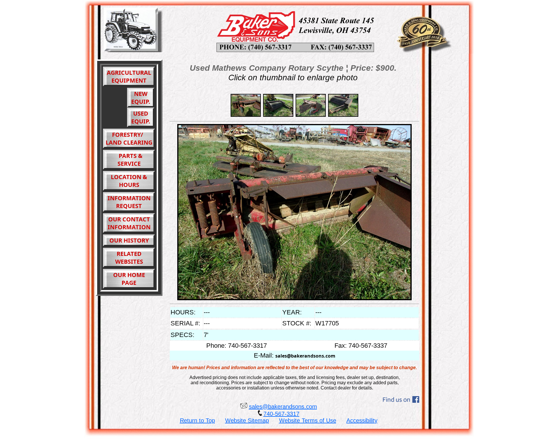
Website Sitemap (247, 420)
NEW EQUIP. (140, 97)
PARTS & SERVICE (129, 159)
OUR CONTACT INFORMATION (129, 223)
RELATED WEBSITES (129, 257)
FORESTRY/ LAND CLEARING (129, 138)
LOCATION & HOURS (129, 181)
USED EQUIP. (140, 117)
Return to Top (197, 420)
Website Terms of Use (307, 420)
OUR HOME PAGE (129, 279)
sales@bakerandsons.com (305, 356)
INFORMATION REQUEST (129, 202)
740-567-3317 (281, 414)
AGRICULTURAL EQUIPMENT (129, 76)
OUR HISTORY (129, 240)
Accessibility (361, 420)
